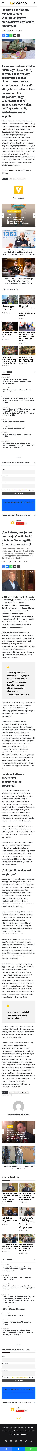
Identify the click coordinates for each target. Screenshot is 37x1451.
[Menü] (3, 4)
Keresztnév (5, 483)
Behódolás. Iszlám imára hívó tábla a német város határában (9, 308)
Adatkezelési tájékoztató (27, 1431)
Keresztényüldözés (14, 211)
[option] (18, 215)
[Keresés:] (34, 4)
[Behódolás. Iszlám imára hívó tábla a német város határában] (10, 299)
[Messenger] (7, 35)
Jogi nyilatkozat (14, 1434)
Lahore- (26, 124)
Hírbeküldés (14, 1431)
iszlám (11, 178)
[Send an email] (12, 30)
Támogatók (24, 1434)
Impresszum (6, 1431)
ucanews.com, (12, 170)
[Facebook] (3, 35)
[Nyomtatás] (18, 35)
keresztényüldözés (20, 178)
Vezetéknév (5, 476)
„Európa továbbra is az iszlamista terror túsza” (9, 334)
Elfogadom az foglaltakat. (19, 490)
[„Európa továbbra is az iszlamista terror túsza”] (10, 326)
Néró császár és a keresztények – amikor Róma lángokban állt (27, 359)
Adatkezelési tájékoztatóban (20, 490)
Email (3, 469)
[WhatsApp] (10, 35)
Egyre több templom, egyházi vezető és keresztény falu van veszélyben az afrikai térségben (18, 220)
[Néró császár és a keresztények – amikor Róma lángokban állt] (27, 350)
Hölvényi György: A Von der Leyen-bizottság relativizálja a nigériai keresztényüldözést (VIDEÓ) (27, 336)
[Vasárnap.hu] (18, 3)
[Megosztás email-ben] (14, 35)
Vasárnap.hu (7, 30)
